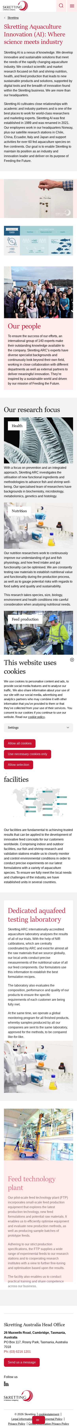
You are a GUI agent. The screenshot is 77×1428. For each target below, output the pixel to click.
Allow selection (18, 765)
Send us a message (22, 1362)
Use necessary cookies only (27, 754)
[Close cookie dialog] (72, 660)
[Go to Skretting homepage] (15, 6)
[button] (61, 6)
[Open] (38, 1420)
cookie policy (36, 717)
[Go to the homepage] (18, 1396)
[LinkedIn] (6, 1383)
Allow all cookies (20, 743)
